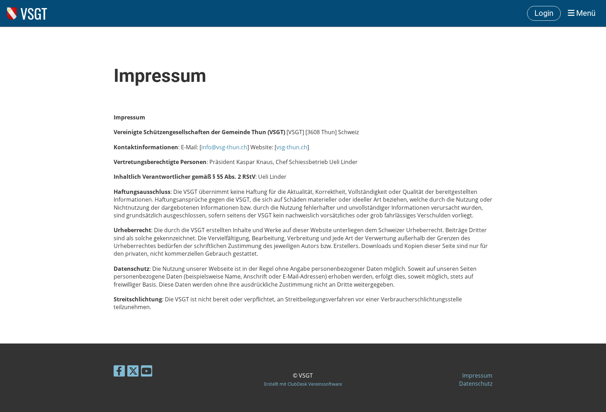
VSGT (33, 13)
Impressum (477, 375)
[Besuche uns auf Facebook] (119, 372)
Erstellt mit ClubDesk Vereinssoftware (303, 384)
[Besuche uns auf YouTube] (146, 372)
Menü (584, 13)
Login (543, 13)
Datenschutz (475, 383)
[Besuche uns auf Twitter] (133, 372)
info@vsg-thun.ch (224, 147)
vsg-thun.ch (291, 147)
